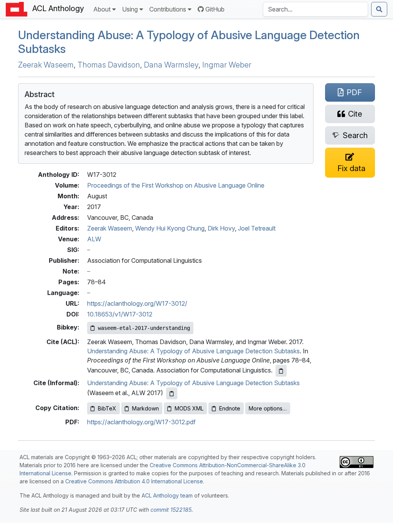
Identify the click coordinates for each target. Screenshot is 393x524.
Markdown (145, 408)
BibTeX (107, 408)
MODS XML (189, 408)
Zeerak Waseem (46, 64)
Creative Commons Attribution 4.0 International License (134, 481)
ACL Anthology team (167, 495)
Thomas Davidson (109, 64)
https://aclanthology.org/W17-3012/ (137, 303)
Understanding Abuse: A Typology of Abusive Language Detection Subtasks (193, 351)
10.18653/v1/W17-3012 (119, 314)
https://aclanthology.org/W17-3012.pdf (141, 422)
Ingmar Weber (226, 64)
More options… (268, 408)
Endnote (229, 408)
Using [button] (130, 9)
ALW (94, 239)
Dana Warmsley (171, 64)
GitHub (215, 9)
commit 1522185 (171, 509)
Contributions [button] (167, 9)
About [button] (102, 9)
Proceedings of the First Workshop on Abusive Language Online (175, 185)
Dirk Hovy (221, 228)
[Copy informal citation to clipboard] (171, 393)
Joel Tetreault (257, 228)
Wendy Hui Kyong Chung (170, 228)
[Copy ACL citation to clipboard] (281, 371)
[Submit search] (379, 9)
